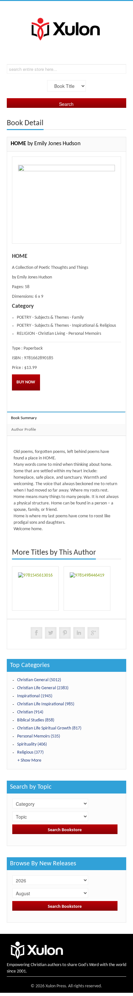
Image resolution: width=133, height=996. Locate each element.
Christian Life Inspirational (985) (45, 704)
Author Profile (23, 430)
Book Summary (24, 418)
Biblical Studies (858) (35, 720)
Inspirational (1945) (34, 696)
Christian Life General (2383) (42, 688)
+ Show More (29, 760)
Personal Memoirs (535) (38, 736)
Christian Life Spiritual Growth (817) (49, 728)
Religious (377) (30, 752)
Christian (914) (30, 712)
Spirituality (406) (32, 744)
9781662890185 (38, 358)
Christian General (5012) (39, 680)
